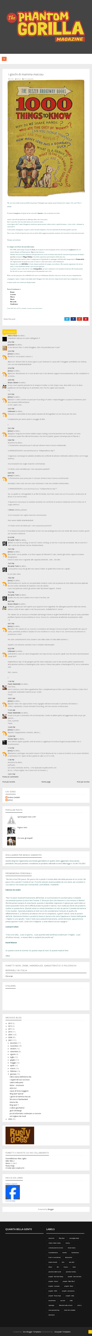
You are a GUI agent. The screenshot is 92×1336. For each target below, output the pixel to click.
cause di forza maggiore (19, 1091)
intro (63, 1262)
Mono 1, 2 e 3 (11, 1163)
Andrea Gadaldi (14, 797)
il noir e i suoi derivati (54, 1257)
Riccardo (13, 302)
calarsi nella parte (16, 1082)
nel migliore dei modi (18, 1116)
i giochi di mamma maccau (20, 1096)
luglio (12, 1057)
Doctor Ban (12, 739)
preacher (11, 345)
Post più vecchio (83, 782)
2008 (10, 1037)
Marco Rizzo (12, 335)
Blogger (51, 1209)
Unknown (11, 411)
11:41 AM (11, 710)
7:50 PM (11, 578)
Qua (32, 252)
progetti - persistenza (68, 1291)
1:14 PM (11, 748)
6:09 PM (11, 473)
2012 (10, 1026)
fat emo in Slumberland (19, 1099)
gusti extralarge (16, 1110)
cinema (68, 1243)
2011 (10, 1029)
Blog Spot (61, 1238)
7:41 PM (11, 549)
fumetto (64, 1252)
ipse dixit (71, 1262)
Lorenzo (13, 294)
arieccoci (13, 1088)
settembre (14, 1051)
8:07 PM (11, 601)
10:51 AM (11, 698)
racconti (62, 1300)
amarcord (51, 1238)
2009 (10, 1034)
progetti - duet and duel (74, 1276)
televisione (52, 1315)
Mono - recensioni (17, 1085)
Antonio (40, 213)
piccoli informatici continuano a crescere (25, 1113)
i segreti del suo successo (20, 1080)
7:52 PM (11, 592)
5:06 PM (11, 440)
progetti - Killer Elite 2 (69, 1281)
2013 (10, 1023)
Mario (12, 299)
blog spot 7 (14, 1105)
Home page (46, 782)
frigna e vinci (22, 827)
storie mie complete (69, 1310)
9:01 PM (11, 623)
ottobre (13, 1048)
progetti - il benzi (53, 1281)
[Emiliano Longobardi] (13, 1192)
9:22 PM (11, 648)
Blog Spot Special (16, 1094)
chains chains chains (55, 1243)
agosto (13, 1054)
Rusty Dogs (10, 1166)
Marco (12, 297)
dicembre (14, 1043)
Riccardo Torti (13, 540)
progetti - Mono (68, 1286)
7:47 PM (11, 563)
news (74, 1267)
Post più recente (8, 782)
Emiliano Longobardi (11, 1184)
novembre (14, 1046)
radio (71, 1300)
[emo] (10, 354)
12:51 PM (11, 774)
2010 (10, 1032)
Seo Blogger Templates (32, 1332)
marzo (13, 1068)
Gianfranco (14, 304)
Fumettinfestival (53, 1252)
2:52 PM (11, 342)
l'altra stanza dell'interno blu (20, 1077)
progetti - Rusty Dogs (55, 1295)
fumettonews (75, 1252)
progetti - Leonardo (54, 1286)
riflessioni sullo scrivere (65, 1305)
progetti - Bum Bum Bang (56, 1276)
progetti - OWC (53, 1291)
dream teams (71, 1248)
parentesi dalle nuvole (55, 1271)
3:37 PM (11, 394)
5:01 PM (11, 428)
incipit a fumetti (53, 1262)
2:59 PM (11, 380)
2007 (10, 1040)
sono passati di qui (54, 1310)
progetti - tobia (70, 1295)
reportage (51, 1305)
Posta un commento (10, 777)
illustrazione (68, 1257)
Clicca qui (9, 976)
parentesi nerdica (71, 1271)
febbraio (13, 1071)
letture (50, 1267)
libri (58, 1267)
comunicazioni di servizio (56, 1248)
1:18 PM (11, 681)
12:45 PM (11, 727)
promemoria (52, 1300)
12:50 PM (11, 736)
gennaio (13, 1074)
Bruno (12, 292)
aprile (12, 1065)
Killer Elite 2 (10, 1161)
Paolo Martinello (14, 684)
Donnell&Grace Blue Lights (16, 1158)
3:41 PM (11, 409)
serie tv (79, 1305)
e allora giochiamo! (17, 1108)
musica (66, 1267)
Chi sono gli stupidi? (25, 838)
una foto (13, 257)
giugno (13, 1060)
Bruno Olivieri (13, 382)
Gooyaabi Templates (62, 1332)
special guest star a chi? (26, 817)
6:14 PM (11, 537)
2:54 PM (11, 368)
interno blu (14, 1102)
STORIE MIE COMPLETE (15, 1168)
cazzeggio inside (74, 1238)
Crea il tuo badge (10, 1201)
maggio (13, 1063)
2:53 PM (11, 351)
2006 (10, 1119)
